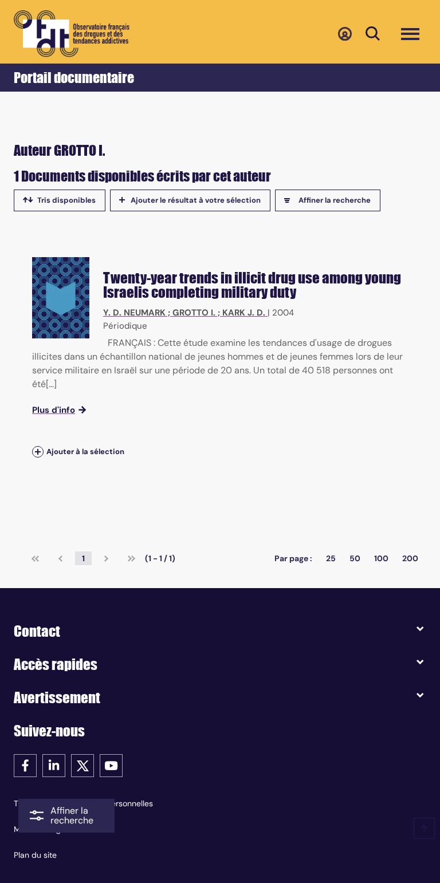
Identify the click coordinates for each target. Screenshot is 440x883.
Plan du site (35, 855)
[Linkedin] (53, 765)
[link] (35, 558)
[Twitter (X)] (82, 765)
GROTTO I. (193, 312)
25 (331, 558)
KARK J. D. (243, 312)
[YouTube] (111, 765)
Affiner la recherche (334, 200)
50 (354, 558)
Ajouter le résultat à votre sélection (196, 200)
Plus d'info (53, 410)
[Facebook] (25, 765)
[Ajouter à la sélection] (38, 452)
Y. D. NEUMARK (134, 312)
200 (410, 558)
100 (381, 558)
